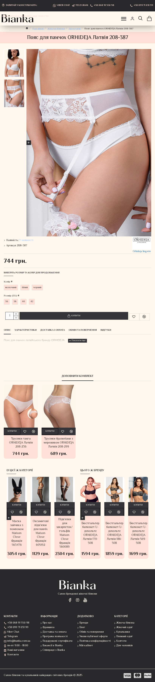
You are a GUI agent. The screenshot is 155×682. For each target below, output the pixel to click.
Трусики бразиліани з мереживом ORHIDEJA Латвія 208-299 (59, 443)
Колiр (7, 282)
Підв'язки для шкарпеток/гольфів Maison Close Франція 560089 (65, 533)
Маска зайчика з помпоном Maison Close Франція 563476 (16, 533)
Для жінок (38, 29)
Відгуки (106, 330)
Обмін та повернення (83, 330)
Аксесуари (75, 29)
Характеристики (26, 330)
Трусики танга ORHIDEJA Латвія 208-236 (21, 443)
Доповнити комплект (77, 376)
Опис (7, 330)
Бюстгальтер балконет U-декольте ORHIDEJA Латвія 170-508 (90, 533)
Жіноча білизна (56, 29)
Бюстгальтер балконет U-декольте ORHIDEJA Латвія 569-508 (138, 533)
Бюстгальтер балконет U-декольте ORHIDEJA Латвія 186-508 (114, 533)
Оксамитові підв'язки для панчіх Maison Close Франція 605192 (41, 533)
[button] (28, 142)
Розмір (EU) (10, 296)
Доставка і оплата (52, 330)
